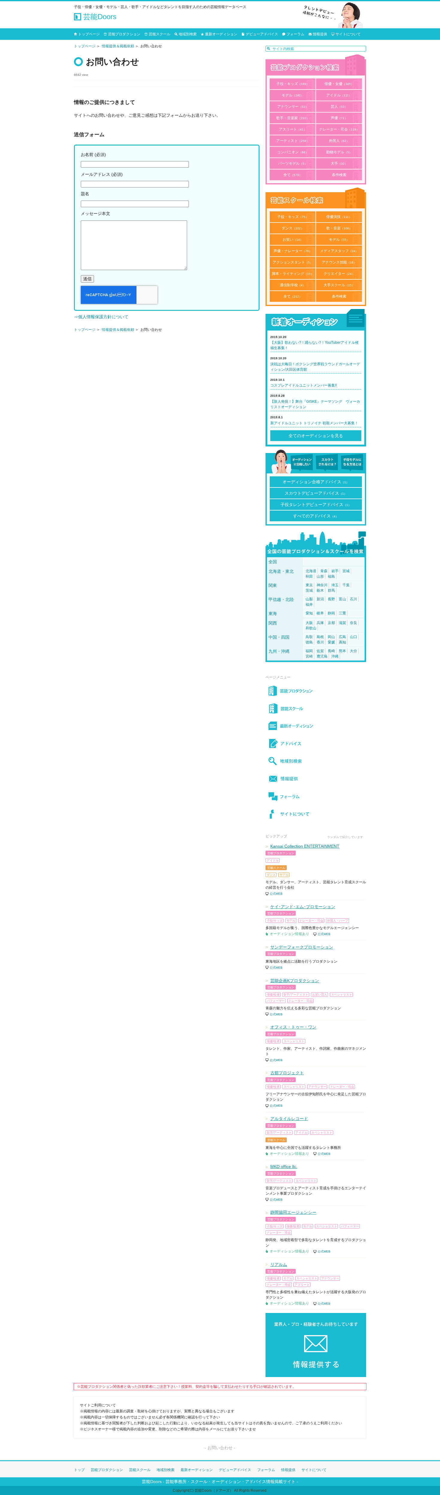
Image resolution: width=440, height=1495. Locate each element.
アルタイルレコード (289, 1118)
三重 (342, 613)
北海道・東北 (281, 571)
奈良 (353, 623)
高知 (342, 642)
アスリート (293, 129)
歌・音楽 (339, 228)
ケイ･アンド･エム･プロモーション (302, 906)
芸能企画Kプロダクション (294, 980)
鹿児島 (322, 656)
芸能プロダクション (124, 34)
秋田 (309, 576)
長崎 (331, 651)
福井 (309, 604)
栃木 (320, 590)
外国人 (339, 141)
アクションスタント (293, 262)
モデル (293, 95)
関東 (272, 585)
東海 (272, 613)
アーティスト (292, 141)
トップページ (89, 34)
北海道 (311, 571)
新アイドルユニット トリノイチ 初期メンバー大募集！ (314, 423)
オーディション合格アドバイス (316, 481)
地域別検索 (188, 34)
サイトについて (348, 34)
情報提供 (320, 34)
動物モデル (339, 152)
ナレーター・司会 (339, 129)
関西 (272, 623)
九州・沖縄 (278, 651)
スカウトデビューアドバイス (316, 493)
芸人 (339, 106)
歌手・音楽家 (292, 118)
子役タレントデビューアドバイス (315, 504)
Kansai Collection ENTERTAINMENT (304, 846)
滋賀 (342, 623)
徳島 (309, 642)
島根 (320, 637)
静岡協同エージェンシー (293, 1212)
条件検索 (339, 175)
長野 (331, 599)
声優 (339, 118)
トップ (79, 1470)
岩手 (335, 571)
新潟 (320, 599)
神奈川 (322, 585)
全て (292, 175)
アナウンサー (292, 106)
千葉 (346, 585)
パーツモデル (292, 163)
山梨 (309, 599)
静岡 (331, 613)
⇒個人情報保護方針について (101, 316)
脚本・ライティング (293, 274)
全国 (272, 561)
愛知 (309, 613)
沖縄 (335, 656)
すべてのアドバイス (316, 516)
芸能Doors (98, 17)
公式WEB (276, 893)
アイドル (339, 95)
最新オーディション (221, 34)
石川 (353, 599)
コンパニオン (292, 152)
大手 (339, 163)
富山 (342, 599)
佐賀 (320, 651)
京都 (331, 623)
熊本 (342, 651)
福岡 (309, 651)
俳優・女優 (339, 84)
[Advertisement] (167, 393)
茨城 (309, 590)
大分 (353, 651)
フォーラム (295, 34)
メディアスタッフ (339, 251)
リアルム (278, 1264)
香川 (320, 642)
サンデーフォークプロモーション (301, 947)
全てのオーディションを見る (316, 435)
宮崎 (309, 656)
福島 (331, 576)
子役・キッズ (292, 84)
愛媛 (331, 642)
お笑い (293, 239)
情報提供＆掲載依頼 (118, 46)
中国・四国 (278, 637)
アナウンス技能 (339, 262)
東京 (309, 585)
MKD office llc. (283, 1166)
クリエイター (339, 274)
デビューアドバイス (262, 34)
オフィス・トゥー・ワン (293, 1027)
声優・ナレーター (293, 251)
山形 (320, 576)
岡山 (331, 637)
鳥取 (309, 637)
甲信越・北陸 (281, 599)
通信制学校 (293, 285)
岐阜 (320, 613)
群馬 (331, 590)
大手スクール (339, 285)
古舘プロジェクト (287, 1072)
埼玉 (335, 585)
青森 (323, 571)
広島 (342, 637)
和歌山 (311, 628)
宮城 (346, 571)
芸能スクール (159, 34)
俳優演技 (339, 217)
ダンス (293, 228)
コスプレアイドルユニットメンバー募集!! (303, 385)
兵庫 (320, 623)
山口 (353, 637)
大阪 (309, 623)
